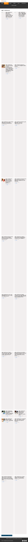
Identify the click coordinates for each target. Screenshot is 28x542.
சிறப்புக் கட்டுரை (14, 5)
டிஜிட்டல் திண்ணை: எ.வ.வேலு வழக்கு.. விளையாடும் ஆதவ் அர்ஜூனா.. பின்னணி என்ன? (19, 477)
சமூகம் (10, 3)
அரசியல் (6, 3)
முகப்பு (2, 3)
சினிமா (14, 3)
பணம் (18, 3)
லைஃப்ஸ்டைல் (24, 3)
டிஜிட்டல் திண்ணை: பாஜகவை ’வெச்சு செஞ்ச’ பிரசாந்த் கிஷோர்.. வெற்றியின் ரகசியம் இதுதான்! (20, 237)
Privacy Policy (20, 538)
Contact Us (10, 538)
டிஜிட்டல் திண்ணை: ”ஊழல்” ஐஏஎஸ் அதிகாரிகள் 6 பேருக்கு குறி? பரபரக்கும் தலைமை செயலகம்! (7, 123)
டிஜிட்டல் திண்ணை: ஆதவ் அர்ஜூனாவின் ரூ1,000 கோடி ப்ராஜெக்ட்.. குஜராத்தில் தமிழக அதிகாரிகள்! (9, 413)
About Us (7, 538)
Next (11, 535)
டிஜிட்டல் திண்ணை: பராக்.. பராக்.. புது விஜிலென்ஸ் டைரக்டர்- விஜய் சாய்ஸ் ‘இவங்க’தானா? (7, 295)
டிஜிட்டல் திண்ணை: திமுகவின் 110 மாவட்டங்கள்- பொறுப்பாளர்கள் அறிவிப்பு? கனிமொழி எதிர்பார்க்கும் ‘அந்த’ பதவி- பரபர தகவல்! (9, 14)
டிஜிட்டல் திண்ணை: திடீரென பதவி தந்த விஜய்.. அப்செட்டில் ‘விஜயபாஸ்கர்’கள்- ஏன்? (20, 123)
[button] (14, 7)
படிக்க (20, 18)
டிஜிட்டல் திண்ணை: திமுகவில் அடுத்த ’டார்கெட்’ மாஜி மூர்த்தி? (9, 420)
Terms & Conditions (15, 538)
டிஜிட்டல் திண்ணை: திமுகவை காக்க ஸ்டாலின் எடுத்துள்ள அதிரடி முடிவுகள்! (20, 65)
